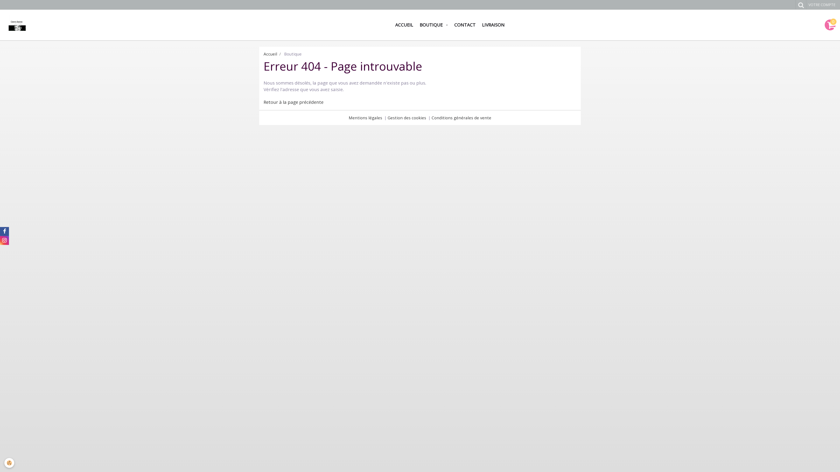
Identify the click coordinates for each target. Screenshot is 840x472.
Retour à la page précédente (294, 102)
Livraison (493, 25)
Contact (465, 25)
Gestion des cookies (407, 117)
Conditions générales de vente (461, 117)
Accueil (404, 25)
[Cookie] (9, 463)
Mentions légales (365, 117)
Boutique (432, 25)
